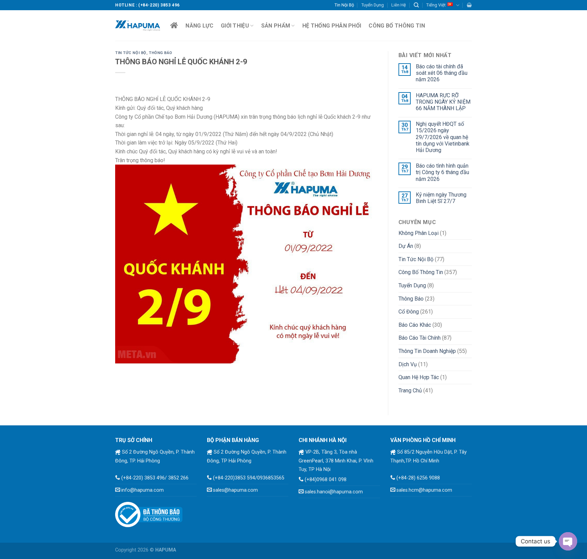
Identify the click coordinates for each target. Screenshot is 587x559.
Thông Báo (160, 53)
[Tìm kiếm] (416, 5)
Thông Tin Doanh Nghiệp (427, 351)
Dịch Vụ (407, 364)
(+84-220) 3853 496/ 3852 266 (155, 478)
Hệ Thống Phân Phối (331, 25)
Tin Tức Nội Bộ (130, 53)
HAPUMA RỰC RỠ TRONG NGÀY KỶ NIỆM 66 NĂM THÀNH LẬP (443, 102)
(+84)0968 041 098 (325, 479)
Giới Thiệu (235, 25)
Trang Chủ (410, 390)
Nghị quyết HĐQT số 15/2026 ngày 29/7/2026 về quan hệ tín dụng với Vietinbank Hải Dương (442, 137)
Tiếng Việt (436, 4)
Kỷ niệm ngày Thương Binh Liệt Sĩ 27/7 (441, 197)
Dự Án (405, 246)
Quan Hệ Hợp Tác (418, 377)
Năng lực (199, 25)
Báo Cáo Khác (414, 325)
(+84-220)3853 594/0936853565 (248, 478)
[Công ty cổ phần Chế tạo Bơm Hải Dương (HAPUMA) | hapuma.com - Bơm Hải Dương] (137, 25)
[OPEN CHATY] (568, 541)
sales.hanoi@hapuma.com (334, 492)
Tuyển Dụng (372, 4)
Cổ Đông (408, 311)
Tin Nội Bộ (344, 4)
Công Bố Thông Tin (397, 25)
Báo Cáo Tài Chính (419, 338)
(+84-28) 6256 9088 (418, 478)
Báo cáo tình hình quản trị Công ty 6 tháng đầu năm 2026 (442, 172)
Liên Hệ (398, 4)
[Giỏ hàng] (469, 5)
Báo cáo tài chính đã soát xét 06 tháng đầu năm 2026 (441, 73)
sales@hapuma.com (235, 490)
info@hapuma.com (142, 490)
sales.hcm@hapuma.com (424, 490)
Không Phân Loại (418, 233)
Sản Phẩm (275, 25)
